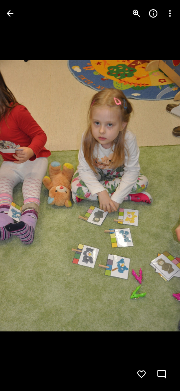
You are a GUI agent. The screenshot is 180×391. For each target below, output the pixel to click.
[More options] (170, 13)
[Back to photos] (10, 13)
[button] (23, 195)
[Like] (141, 374)
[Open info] (153, 13)
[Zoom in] (136, 13)
